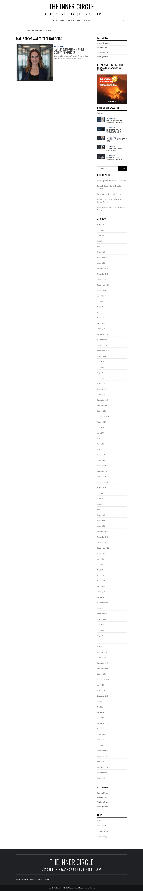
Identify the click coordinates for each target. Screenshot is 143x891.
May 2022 (100, 504)
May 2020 (100, 636)
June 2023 (100, 433)
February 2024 (102, 389)
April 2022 (100, 510)
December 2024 (102, 334)
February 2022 (102, 521)
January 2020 (101, 657)
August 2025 (101, 290)
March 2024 (101, 384)
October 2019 (101, 674)
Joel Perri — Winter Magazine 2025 (116, 140)
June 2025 (100, 301)
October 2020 (101, 608)
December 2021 (102, 532)
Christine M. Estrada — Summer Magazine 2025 (114, 159)
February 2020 (102, 652)
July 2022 (100, 493)
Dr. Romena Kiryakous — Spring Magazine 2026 (114, 131)
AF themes (91, 888)
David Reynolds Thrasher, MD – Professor (111, 181)
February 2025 (102, 323)
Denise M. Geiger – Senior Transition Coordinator (109, 187)
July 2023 (100, 427)
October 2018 (101, 701)
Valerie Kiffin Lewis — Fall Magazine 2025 (115, 149)
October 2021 (101, 542)
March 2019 (101, 690)
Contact (87, 20)
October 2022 (101, 477)
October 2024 (101, 345)
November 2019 (102, 668)
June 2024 (100, 367)
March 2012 (101, 778)
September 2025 (103, 285)
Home (55, 20)
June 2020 (100, 630)
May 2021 (100, 570)
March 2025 (101, 318)
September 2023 (103, 416)
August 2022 (101, 488)
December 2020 (102, 597)
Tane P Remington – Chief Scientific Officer (69, 51)
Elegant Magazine (80, 888)
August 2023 (101, 422)
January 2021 (101, 592)
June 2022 (100, 499)
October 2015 (101, 740)
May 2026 (100, 241)
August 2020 (101, 619)
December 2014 (102, 751)
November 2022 (102, 471)
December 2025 (102, 268)
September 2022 (103, 482)
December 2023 (102, 400)
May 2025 (100, 307)
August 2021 (101, 553)
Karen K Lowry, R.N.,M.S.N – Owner (109, 194)
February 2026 (102, 258)
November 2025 (102, 274)
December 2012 (102, 767)
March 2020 (101, 647)
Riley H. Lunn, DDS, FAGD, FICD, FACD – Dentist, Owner (110, 200)
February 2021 (102, 586)
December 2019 (102, 663)
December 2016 (102, 723)
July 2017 (100, 718)
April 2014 (100, 762)
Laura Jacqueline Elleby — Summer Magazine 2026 (115, 121)
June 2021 (100, 564)
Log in (99, 820)
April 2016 (100, 729)
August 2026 (101, 225)
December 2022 (102, 466)
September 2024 (103, 351)
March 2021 (101, 581)
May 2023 (100, 438)
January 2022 (101, 526)
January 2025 (101, 329)
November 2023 (102, 405)
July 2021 (100, 559)
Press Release (102, 48)
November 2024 (102, 340)
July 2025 (100, 296)
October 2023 (101, 411)
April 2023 (100, 444)
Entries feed (101, 826)
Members (62, 20)
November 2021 (102, 537)
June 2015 (100, 745)
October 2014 (101, 756)
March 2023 (101, 449)
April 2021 (100, 575)
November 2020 (102, 603)
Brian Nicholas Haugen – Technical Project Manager (112, 208)
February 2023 (102, 455)
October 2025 (101, 279)
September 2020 (103, 614)
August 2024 (101, 356)
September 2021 (103, 548)
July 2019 (100, 685)
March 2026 (101, 252)
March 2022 (101, 515)
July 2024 (100, 362)
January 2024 (101, 394)
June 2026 (100, 236)
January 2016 (101, 734)
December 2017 (102, 712)
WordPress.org (102, 837)
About (79, 20)
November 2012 (102, 773)
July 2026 (100, 230)
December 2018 (102, 696)
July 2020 (100, 625)
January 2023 (101, 460)
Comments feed (102, 831)
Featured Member (59, 46)
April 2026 (100, 247)
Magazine (71, 20)
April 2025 (100, 312)
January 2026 (101, 263)
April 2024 (100, 378)
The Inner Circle (71, 6)
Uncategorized (102, 57)
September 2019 (103, 679)
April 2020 (100, 641)
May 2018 (100, 707)
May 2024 (100, 373)
